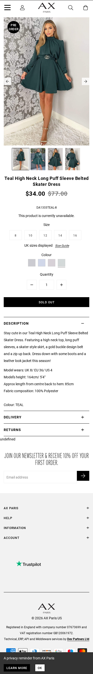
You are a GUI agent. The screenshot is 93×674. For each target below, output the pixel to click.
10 (30, 235)
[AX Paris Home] (46, 8)
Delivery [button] (13, 417)
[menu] (7, 8)
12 (45, 235)
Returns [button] (12, 429)
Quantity (46, 274)
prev (7, 81)
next (85, 81)
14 (60, 235)
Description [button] (16, 323)
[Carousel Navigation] (46, 81)
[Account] (22, 7)
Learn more (16, 668)
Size (46, 224)
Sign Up (83, 476)
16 (75, 235)
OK (40, 668)
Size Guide (62, 245)
